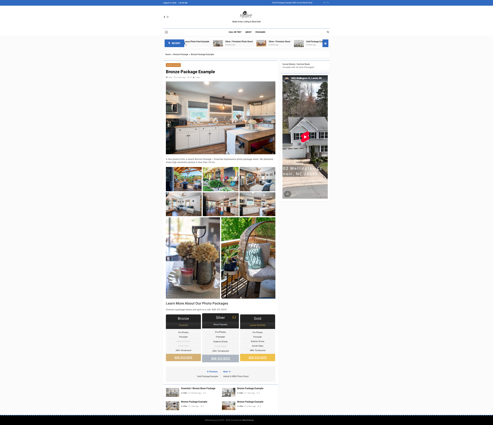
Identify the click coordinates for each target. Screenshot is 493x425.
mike (170, 77)
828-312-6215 (183, 357)
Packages (260, 32)
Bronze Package (173, 65)
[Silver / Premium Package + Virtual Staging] (321, 43)
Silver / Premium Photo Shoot (202, 41)
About (248, 32)
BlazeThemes (248, 420)
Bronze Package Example (250, 388)
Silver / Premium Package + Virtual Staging (293, 3)
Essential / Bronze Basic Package (198, 388)
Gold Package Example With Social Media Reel (290, 41)
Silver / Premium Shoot (242, 41)
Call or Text (235, 32)
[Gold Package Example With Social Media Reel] (262, 45)
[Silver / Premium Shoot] (224, 43)
